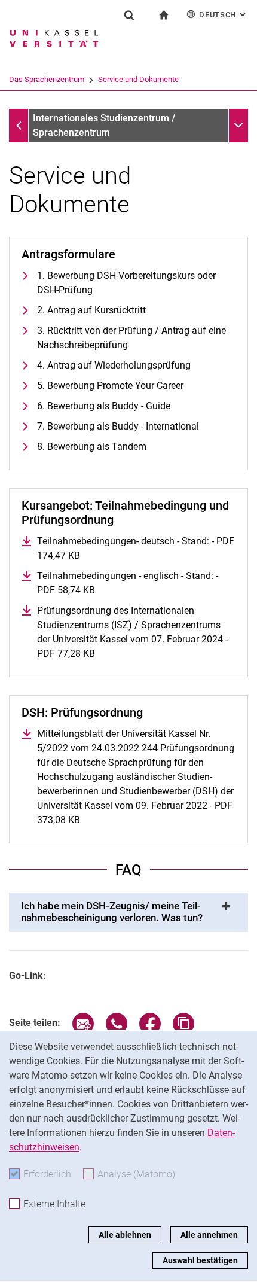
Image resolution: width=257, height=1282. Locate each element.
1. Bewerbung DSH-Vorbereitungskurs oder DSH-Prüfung (126, 283)
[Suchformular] (129, 15)
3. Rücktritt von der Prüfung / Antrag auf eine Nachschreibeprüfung (131, 338)
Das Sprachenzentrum (46, 79)
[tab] (128, 912)
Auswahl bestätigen (200, 1260)
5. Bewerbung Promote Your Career (110, 385)
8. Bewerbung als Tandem (91, 446)
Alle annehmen (209, 1235)
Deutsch (223, 14)
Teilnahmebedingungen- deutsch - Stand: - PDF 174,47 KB (135, 548)
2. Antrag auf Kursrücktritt (91, 310)
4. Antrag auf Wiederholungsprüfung (114, 365)
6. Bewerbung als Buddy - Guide (103, 406)
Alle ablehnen (125, 1235)
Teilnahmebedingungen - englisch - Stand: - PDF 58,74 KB (127, 583)
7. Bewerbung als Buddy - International (118, 426)
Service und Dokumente (138, 79)
